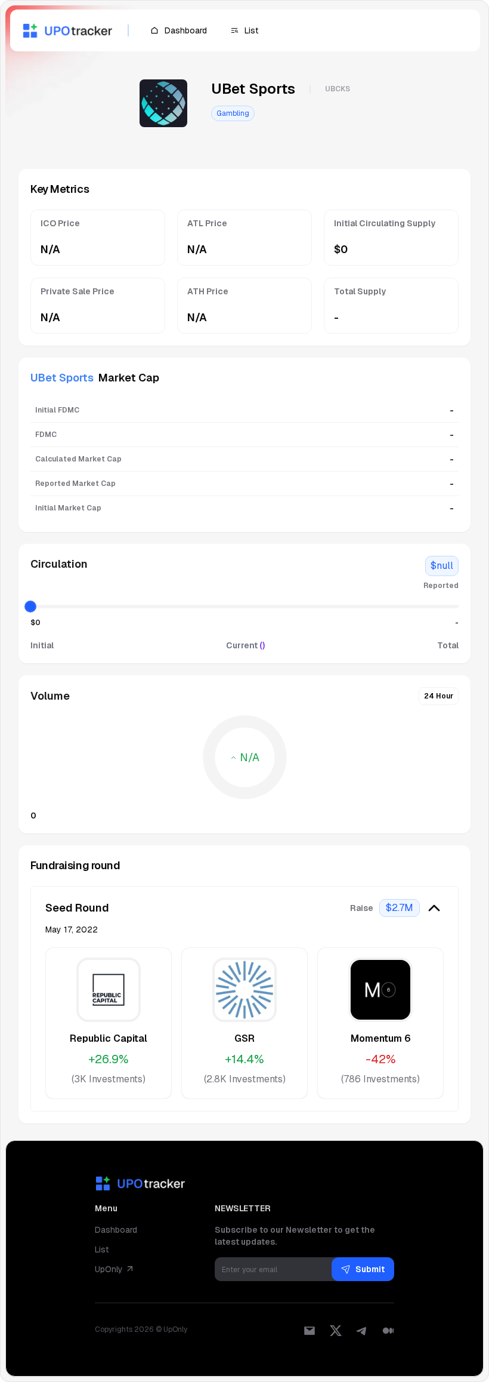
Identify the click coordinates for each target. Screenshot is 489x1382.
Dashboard (116, 1229)
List (102, 1249)
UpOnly (109, 1269)
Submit (370, 1269)
